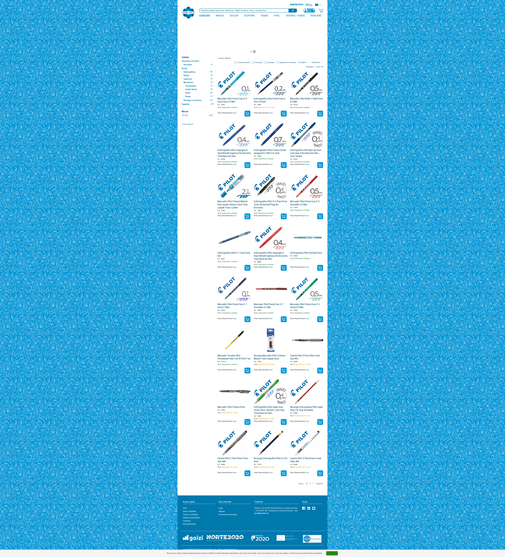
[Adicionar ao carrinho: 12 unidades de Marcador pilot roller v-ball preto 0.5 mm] (320, 114)
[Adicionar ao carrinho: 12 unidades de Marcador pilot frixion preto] (247, 422)
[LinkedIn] (308, 508)
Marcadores (198, 82)
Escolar (234, 15)
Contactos (187, 521)
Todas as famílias (224, 58)
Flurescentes (198, 86)
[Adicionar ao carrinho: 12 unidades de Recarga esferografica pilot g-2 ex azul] (284, 473)
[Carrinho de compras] (321, 10)
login (234, 113)
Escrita (184, 68)
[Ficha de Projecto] (306, 5)
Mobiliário (316, 15)
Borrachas (198, 65)
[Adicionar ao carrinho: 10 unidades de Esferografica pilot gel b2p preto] (320, 268)
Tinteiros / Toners (295, 15)
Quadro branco (198, 89)
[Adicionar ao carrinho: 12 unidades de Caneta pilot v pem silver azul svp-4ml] (320, 370)
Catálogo (204, 15)
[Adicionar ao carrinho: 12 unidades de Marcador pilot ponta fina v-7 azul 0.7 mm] (247, 319)
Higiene (264, 15)
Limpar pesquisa (187, 124)
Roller (198, 93)
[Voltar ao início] (188, 12)
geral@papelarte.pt (261, 513)
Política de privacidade (191, 518)
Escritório (249, 15)
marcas (220, 15)
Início (185, 508)
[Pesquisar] (293, 10)
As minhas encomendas (228, 514)
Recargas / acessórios (198, 100)
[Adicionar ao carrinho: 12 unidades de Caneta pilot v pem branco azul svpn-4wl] (320, 473)
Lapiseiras (198, 79)
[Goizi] (193, 538)
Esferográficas (198, 72)
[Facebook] (303, 508)
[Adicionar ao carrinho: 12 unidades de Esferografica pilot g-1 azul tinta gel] (247, 268)
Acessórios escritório (190, 61)
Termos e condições (190, 514)
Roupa (198, 96)
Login (221, 508)
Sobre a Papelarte (189, 511)
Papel (277, 15)
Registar (222, 511)
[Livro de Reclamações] (312, 539)
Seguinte (319, 484)
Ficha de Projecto (189, 524)
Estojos (198, 75)
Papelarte (198, 104)
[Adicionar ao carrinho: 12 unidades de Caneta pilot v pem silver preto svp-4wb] (247, 473)
